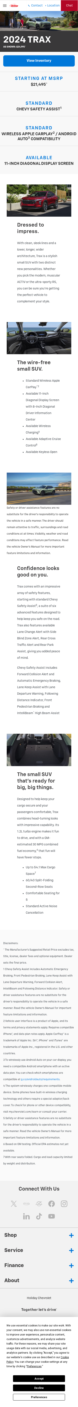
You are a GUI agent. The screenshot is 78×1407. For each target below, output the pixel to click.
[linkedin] (26, 1216)
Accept (39, 1378)
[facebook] (51, 1203)
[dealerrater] (39, 1203)
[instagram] (64, 1203)
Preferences (39, 1397)
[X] (14, 1203)
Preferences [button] (34, 1366)
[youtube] (51, 1216)
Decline (39, 1388)
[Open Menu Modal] (5, 5)
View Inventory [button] (39, 61)
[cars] (26, 1203)
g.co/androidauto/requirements (40, 1079)
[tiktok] (39, 1216)
